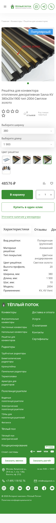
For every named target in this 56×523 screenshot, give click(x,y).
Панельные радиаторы (14, 371)
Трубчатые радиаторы (14, 353)
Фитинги (6, 422)
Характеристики (16, 229)
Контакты (38, 332)
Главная (5, 21)
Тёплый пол (9, 429)
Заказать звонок (14, 460)
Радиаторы (8, 347)
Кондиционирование (14, 445)
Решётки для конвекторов (36, 21)
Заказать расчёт (42, 460)
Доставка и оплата (43, 312)
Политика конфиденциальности (17, 500)
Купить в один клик (28, 207)
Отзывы (40, 229)
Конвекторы (16, 21)
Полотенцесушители (14, 391)
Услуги (36, 319)
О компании (39, 325)
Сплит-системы (10, 451)
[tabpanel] (28, 54)
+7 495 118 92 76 (15, 480)
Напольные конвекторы (14, 331)
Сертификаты (40, 339)
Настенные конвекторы (14, 327)
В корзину (17, 194)
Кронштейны (9, 366)
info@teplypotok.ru (46, 480)
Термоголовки (9, 376)
